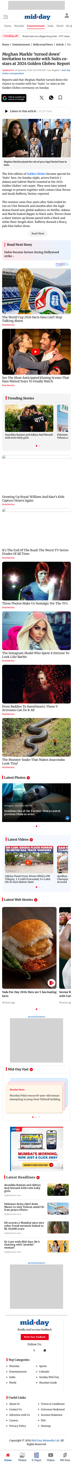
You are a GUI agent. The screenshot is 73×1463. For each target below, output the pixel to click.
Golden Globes (36, 173)
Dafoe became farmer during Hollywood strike (31, 254)
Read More (38, 233)
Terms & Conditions (53, 1404)
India (12, 1377)
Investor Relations (51, 1415)
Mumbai (14, 1366)
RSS (43, 1420)
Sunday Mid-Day (49, 1377)
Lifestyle (44, 1371)
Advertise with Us (19, 1415)
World (12, 1382)
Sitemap (46, 1426)
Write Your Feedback (35, 1337)
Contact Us (15, 1409)
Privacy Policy (17, 1426)
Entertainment (18, 1371)
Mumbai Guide (48, 1382)
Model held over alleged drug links (39, 36)
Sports (43, 1366)
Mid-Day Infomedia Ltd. (45, 1440)
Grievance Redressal (53, 1409)
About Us (14, 1404)
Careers (13, 1420)
